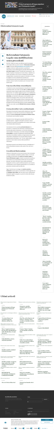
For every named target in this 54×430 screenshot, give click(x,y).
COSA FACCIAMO (7, 412)
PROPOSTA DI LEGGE (8, 413)
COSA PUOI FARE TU (16, 412)
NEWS (14, 413)
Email (29, 397)
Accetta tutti (47, 419)
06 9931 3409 (51, 14)
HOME (6, 411)
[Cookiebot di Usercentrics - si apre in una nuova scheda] (5, 428)
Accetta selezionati (47, 422)
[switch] (24, 428)
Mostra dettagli (44, 428)
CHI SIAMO (15, 411)
